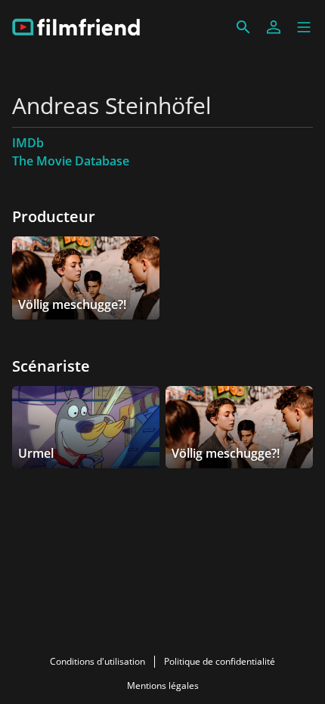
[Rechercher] (243, 27)
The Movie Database (70, 161)
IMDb (28, 142)
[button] (304, 27)
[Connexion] (273, 27)
